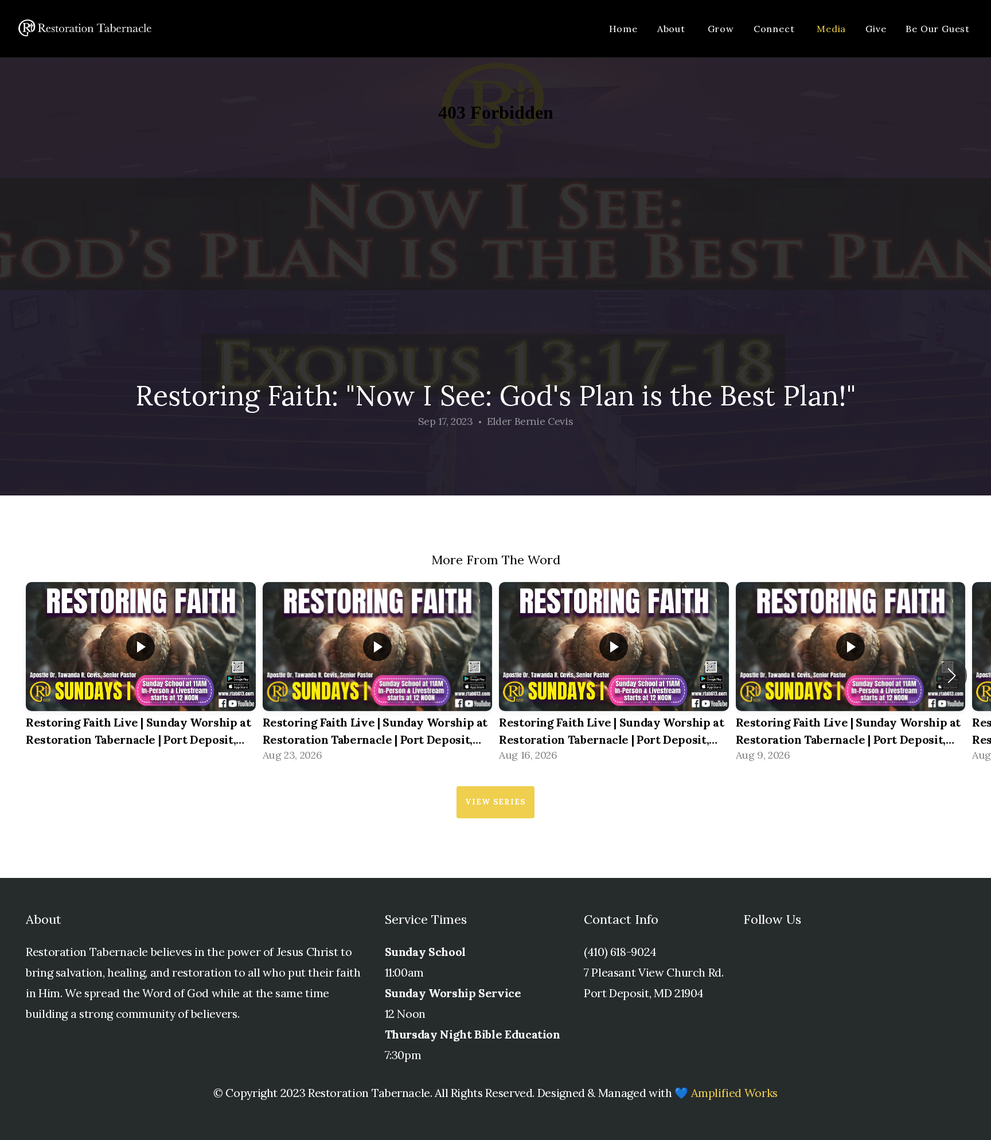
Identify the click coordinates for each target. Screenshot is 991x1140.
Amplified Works (734, 1093)
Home (623, 28)
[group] (141, 675)
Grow (721, 28)
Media (831, 28)
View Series (495, 802)
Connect (775, 28)
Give (875, 28)
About (672, 28)
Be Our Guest (938, 28)
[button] (951, 675)
